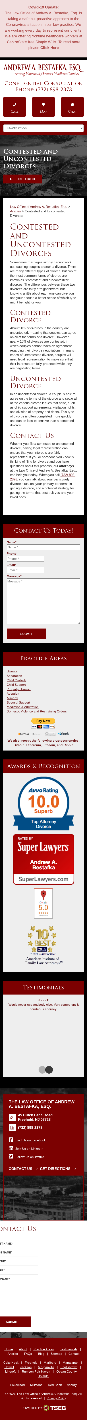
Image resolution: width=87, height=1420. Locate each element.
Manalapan (71, 1362)
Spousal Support (18, 702)
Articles (13, 1353)
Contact (73, 1353)
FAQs (28, 1353)
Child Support (16, 684)
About (23, 1349)
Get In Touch (22, 179)
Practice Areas (43, 1349)
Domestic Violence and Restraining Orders (37, 711)
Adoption (13, 693)
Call (14, 112)
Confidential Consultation (43, 83)
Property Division (19, 689)
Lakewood (17, 1385)
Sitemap (56, 1353)
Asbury (72, 1385)
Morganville (46, 1367)
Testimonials (68, 1349)
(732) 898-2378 (54, 89)
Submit (26, 634)
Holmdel (43, 1376)
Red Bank (55, 1385)
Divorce (12, 671)
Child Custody (16, 680)
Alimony (12, 698)
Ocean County (66, 1371)
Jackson (26, 1367)
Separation (14, 675)
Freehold (31, 1362)
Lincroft (10, 1371)
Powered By (31, 1408)
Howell (9, 1367)
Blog (41, 1353)
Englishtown (68, 1367)
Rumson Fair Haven (36, 1371)
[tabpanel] (43, 1005)
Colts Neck (11, 1362)
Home (8, 1349)
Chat (72, 112)
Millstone (36, 1385)
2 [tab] (47, 1070)
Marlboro (50, 1362)
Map (43, 112)
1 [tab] (40, 1070)
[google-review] (43, 905)
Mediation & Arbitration (23, 707)
